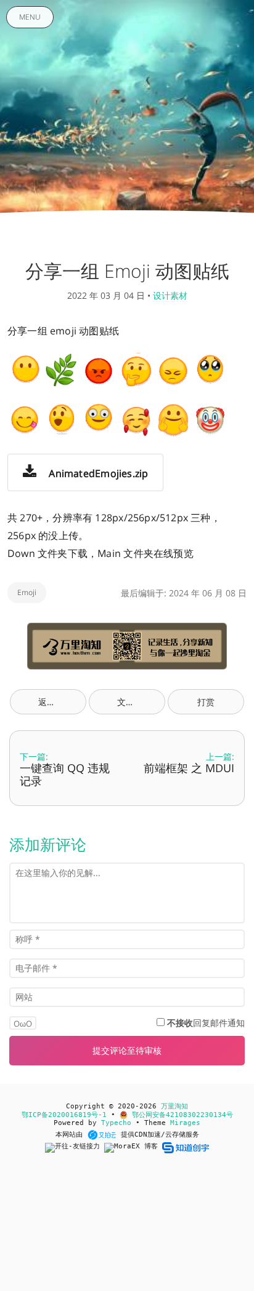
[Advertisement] (127, 1228)
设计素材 (170, 295)
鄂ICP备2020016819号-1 (64, 1115)
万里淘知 (174, 1106)
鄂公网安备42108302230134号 (180, 1115)
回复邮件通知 (206, 1022)
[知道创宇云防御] (185, 1147)
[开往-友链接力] (74, 1147)
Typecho (116, 1123)
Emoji (26, 592)
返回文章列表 (62, 702)
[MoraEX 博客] (133, 1147)
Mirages (185, 1123)
